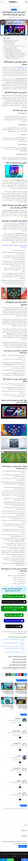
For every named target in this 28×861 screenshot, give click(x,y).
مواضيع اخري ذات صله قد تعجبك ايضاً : (13, 58)
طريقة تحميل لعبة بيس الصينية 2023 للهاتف (13, 51)
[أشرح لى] (14, 2)
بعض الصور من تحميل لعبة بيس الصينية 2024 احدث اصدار (15, 53)
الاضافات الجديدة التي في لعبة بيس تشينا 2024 (13, 50)
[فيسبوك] (25, 674)
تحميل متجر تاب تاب (13, 626)
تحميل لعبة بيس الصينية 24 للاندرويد (11, 49)
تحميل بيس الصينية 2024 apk (10, 41)
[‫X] (22, 674)
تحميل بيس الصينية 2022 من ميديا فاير (16, 656)
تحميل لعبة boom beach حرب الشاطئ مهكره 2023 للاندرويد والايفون (7, 706)
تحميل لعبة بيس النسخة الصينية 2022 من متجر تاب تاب (14, 668)
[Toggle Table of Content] (24, 38)
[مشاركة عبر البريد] (10, 674)
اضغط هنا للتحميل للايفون (13, 621)
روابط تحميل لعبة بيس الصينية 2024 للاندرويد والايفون (15, 57)
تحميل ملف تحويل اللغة (13, 615)
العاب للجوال (11, 6)
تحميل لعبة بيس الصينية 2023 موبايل (17, 664)
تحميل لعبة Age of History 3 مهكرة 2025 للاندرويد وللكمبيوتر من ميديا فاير (21, 706)
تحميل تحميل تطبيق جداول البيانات (13, 608)
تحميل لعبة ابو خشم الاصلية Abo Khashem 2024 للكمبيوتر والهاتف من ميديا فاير (21, 692)
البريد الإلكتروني (24, 830)
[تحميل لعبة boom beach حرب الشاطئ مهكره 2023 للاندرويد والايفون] (7, 700)
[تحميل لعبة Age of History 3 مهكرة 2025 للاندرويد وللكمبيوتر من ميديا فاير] (21, 700)
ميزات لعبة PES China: (10, 43)
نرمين (19, 793)
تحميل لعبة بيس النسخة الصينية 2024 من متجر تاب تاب (15, 46)
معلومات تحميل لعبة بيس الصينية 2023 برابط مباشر (14, 55)
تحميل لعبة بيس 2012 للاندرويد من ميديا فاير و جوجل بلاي (13, 646)
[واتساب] (13, 674)
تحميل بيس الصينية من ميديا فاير (10, 47)
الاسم (25, 824)
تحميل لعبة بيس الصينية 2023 (18, 662)
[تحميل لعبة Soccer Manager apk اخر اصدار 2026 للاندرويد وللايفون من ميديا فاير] (7, 686)
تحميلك (19, 755)
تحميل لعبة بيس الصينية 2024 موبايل (11, 40)
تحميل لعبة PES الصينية (22, 223)
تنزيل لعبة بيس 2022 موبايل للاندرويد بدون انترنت (14, 652)
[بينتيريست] (19, 674)
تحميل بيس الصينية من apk (9, 44)
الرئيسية (16, 6)
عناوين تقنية (18, 718)
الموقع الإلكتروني (24, 835)
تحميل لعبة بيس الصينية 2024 (13, 596)
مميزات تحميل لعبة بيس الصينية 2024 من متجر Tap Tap (15, 54)
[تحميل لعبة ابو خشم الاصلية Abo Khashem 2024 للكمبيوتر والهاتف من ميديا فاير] (21, 686)
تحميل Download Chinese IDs (13, 602)
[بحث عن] (1, 2)
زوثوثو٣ (19, 780)
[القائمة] (26, 2)
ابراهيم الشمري (17, 743)
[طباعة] (6, 674)
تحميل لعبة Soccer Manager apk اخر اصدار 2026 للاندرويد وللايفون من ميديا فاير (8, 692)
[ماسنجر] (16, 674)
